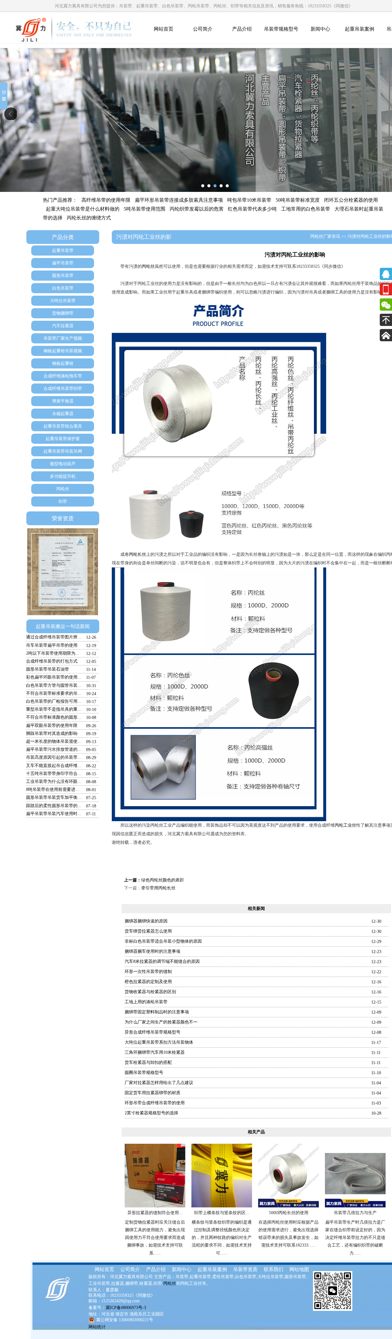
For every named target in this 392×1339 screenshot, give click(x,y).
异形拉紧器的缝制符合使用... (155, 1212)
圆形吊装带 (63, 275)
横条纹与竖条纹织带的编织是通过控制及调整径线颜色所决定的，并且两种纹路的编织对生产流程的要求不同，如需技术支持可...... (222, 1237)
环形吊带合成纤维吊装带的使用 (155, 1103)
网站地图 (299, 1269)
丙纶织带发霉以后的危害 (197, 208)
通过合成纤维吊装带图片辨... (53, 637)
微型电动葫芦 (63, 464)
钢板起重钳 (63, 363)
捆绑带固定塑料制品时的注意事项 (157, 1012)
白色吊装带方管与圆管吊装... (53, 685)
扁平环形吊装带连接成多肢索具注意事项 (179, 200)
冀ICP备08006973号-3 (126, 1307)
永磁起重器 (63, 413)
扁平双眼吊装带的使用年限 (51, 725)
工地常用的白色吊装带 (305, 208)
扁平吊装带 (63, 263)
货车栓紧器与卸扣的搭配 (148, 1062)
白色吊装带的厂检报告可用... (53, 701)
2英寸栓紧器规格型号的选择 (151, 1113)
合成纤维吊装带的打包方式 (51, 661)
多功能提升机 (63, 476)
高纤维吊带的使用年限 (105, 200)
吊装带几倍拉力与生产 (355, 1212)
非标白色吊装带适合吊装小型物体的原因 (163, 941)
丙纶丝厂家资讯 (325, 236)
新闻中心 (320, 29)
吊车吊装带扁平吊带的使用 (51, 645)
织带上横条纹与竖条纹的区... (221, 1212)
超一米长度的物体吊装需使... (53, 741)
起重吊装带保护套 (63, 438)
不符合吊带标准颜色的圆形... (53, 717)
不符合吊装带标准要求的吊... (53, 693)
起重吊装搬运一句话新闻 (63, 626)
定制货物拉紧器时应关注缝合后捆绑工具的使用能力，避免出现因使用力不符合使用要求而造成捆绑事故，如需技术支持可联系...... (155, 1237)
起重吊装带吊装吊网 (62, 451)
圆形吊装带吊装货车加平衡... (53, 797)
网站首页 (163, 29)
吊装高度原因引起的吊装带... (53, 757)
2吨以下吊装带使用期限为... (52, 653)
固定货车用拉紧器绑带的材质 (152, 1092)
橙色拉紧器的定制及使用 (148, 981)
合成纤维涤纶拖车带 (62, 376)
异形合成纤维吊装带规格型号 (152, 1032)
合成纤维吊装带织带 (62, 388)
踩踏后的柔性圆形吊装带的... (53, 805)
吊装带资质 (245, 1269)
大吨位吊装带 (63, 300)
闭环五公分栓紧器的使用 (351, 200)
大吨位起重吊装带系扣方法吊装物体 (159, 1042)
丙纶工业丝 (345, 825)
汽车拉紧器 (63, 326)
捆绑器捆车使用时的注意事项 (152, 951)
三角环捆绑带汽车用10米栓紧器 (155, 1052)
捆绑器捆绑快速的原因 (146, 921)
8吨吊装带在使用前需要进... (52, 789)
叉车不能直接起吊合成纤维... (53, 765)
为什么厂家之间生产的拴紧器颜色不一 (161, 1022)
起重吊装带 (63, 250)
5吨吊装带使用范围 (144, 208)
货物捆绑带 (63, 313)
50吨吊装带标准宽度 (298, 200)
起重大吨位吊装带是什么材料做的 (82, 208)
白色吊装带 (63, 288)
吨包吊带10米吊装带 (249, 200)
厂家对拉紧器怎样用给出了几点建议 (159, 1082)
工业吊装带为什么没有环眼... (53, 781)
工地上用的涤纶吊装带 (146, 1002)
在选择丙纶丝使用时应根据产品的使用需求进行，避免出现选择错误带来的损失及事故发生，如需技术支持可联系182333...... (288, 1234)
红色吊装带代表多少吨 (252, 208)
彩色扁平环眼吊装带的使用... (53, 677)
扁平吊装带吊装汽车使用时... (53, 813)
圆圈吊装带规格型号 (144, 1072)
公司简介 (203, 29)
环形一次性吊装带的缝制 (148, 971)
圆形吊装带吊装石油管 (47, 669)
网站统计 (97, 1327)
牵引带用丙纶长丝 (158, 888)
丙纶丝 (62, 489)
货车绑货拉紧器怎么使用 (148, 931)
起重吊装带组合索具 (62, 426)
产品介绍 (242, 29)
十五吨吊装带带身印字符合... (53, 773)
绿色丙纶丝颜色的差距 (162, 880)
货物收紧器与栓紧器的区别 (150, 991)
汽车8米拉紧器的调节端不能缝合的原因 (162, 961)
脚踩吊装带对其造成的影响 (51, 733)
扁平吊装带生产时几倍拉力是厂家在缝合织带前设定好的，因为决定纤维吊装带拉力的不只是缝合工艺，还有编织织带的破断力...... (355, 1237)
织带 (62, 501)
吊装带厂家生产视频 (62, 338)
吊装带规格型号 (281, 29)
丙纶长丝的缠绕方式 (89, 217)
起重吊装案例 (359, 29)
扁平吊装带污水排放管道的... (53, 749)
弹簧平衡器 (63, 401)
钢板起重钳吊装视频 (62, 351)
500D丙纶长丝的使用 (288, 1212)
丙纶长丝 (137, 554)
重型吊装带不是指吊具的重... (53, 709)
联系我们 (273, 1269)
